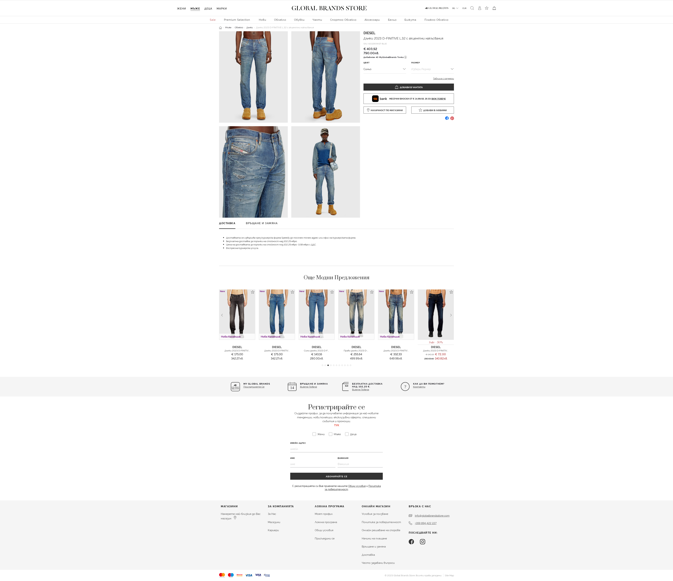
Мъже (228, 27)
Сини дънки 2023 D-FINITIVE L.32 (282, 350)
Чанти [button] (317, 19)
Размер (415, 62)
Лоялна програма (326, 522)
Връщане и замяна (374, 546)
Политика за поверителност (381, 522)
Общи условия (357, 485)
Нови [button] (262, 19)
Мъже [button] (195, 8)
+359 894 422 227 (426, 523)
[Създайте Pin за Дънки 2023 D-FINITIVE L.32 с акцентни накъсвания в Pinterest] (452, 119)
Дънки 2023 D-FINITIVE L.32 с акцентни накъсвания (403, 38)
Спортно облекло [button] (343, 19)
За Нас (272, 514)
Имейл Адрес (298, 443)
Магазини (274, 522)
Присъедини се (325, 538)
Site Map (449, 575)
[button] (322, 365)
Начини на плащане (374, 538)
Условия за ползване (375, 514)
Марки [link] (222, 8)
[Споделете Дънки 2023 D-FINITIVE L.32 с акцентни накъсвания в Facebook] (447, 119)
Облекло (239, 27)
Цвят (366, 62)
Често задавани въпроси (378, 563)
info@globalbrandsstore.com (432, 515)
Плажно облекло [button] (436, 19)
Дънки (249, 27)
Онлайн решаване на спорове (381, 530)
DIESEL (369, 32)
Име (292, 458)
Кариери (273, 530)
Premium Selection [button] (237, 19)
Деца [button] (208, 8)
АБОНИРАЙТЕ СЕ (336, 476)
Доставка (368, 554)
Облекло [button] (280, 19)
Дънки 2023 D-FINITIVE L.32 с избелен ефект (369, 350)
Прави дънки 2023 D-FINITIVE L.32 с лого (326, 350)
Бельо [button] (392, 19)
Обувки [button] (299, 19)
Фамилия (343, 458)
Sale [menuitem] (213, 19)
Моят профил (324, 514)
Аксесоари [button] (372, 19)
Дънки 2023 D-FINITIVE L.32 (240, 350)
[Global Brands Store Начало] (329, 7)
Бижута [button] (410, 19)
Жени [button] (181, 8)
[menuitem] (213, 19)
